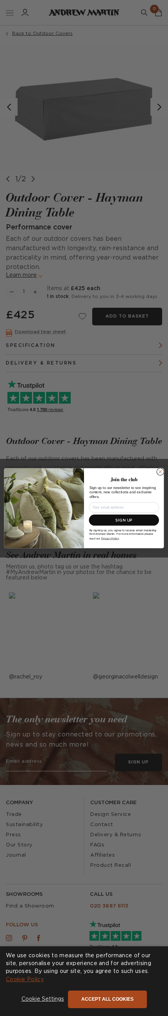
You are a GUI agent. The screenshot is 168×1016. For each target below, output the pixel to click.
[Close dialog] (160, 471)
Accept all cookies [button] (107, 999)
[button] (42, 999)
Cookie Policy (25, 979)
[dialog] (84, 981)
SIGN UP (123, 520)
